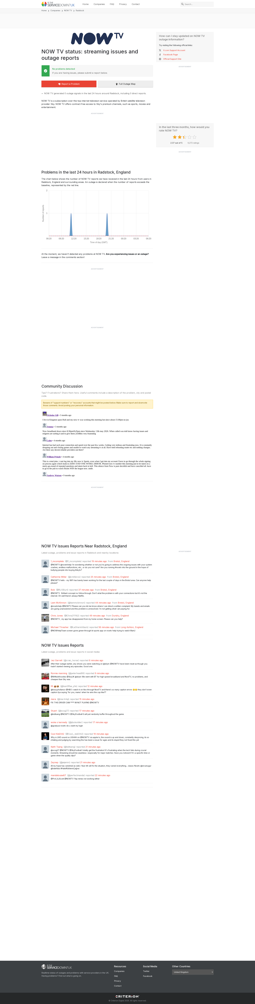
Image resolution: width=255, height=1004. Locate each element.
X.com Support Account (174, 50)
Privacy (123, 4)
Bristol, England (121, 561)
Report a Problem (70, 84)
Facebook (147, 976)
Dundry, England (120, 615)
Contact (136, 4)
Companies (99, 4)
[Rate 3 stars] (184, 137)
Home (85, 4)
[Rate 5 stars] (194, 137)
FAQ (112, 4)
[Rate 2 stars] (180, 137)
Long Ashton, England (132, 627)
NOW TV (68, 10)
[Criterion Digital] (127, 996)
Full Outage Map (127, 84)
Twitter (146, 971)
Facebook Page (170, 54)
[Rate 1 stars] (175, 137)
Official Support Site (172, 59)
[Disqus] (97, 444)
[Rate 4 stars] (189, 137)
